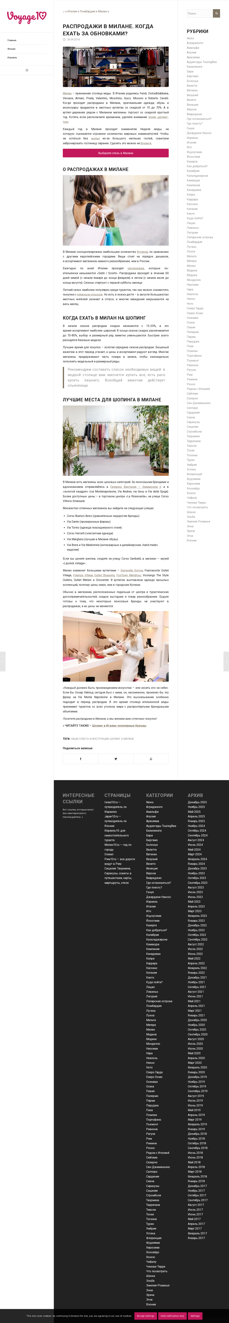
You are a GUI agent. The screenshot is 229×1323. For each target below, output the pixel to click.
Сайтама (192, 393)
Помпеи (192, 351)
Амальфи (193, 48)
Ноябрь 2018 (196, 1138)
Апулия (191, 52)
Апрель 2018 (196, 1167)
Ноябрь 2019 (196, 1081)
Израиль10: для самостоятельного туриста (116, 835)
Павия (191, 327)
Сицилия (192, 426)
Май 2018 (194, 1162)
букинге (146, 143)
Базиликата (194, 66)
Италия (72, 11)
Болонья (192, 81)
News (190, 38)
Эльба (191, 517)
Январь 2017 (196, 1238)
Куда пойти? (195, 218)
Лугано (191, 246)
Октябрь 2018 (197, 1143)
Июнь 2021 (195, 996)
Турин (190, 460)
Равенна (192, 365)
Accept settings (145, 1316)
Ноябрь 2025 (196, 807)
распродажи (136, 268)
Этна (190, 536)
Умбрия (192, 464)
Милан (102, 11)
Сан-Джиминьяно (199, 403)
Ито (189, 147)
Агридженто (195, 43)
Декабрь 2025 (197, 802)
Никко (191, 299)
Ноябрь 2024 (196, 826)
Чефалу (192, 497)
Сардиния (193, 412)
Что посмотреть (197, 507)
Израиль (192, 138)
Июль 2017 (195, 1209)
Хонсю (191, 493)
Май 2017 (194, 1219)
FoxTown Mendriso (128, 575)
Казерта (192, 161)
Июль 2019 (195, 1100)
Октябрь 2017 (197, 1195)
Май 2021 (194, 1001)
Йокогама (193, 156)
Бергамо (192, 76)
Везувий (192, 95)
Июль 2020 (195, 1043)
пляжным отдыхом (90, 294)
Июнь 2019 (195, 1105)
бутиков (142, 252)
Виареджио (194, 114)
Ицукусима (194, 152)
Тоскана (192, 455)
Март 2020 (195, 1062)
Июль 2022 (195, 949)
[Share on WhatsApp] (151, 759)
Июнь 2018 (195, 1157)
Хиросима (193, 483)
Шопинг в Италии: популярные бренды (119, 725)
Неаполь (192, 294)
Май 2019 (194, 1110)
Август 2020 (196, 1039)
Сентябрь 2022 (198, 939)
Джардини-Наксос (199, 133)
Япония (191, 540)
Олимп (108, 854)
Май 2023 (194, 901)
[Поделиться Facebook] (80, 759)
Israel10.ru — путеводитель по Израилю (115, 807)
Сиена (191, 417)
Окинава (192, 318)
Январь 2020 (196, 1072)
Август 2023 (196, 887)
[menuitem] (27, 40)
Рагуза (191, 370)
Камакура (193, 180)
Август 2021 (196, 991)
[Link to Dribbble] (27, 70)
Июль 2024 (195, 844)
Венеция (192, 104)
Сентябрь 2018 (198, 1148)
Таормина (193, 436)
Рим (190, 374)
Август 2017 (196, 1205)
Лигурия (192, 232)
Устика (191, 469)
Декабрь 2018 (197, 1134)
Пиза (190, 346)
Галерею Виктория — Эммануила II (135, 487)
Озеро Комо (195, 313)
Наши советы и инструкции (90, 738)
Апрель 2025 (196, 816)
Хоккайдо (193, 488)
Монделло (194, 280)
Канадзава (194, 190)
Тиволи (191, 445)
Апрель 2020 (196, 1058)
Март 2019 (195, 1119)
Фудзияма (193, 479)
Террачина (194, 441)
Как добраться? (197, 166)
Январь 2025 (196, 821)
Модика (192, 275)
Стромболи (194, 431)
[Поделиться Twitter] (115, 759)
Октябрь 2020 (197, 1029)
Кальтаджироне (197, 175)
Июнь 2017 (195, 1214)
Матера (191, 261)
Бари (190, 71)
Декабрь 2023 (197, 868)
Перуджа (193, 341)
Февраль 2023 (197, 916)
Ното (190, 303)
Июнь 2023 (195, 897)
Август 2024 (196, 840)
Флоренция (194, 474)
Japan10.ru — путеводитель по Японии (115, 821)
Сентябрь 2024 (198, 835)
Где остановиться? (199, 119)
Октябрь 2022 (197, 935)
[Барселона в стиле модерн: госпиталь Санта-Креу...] (226, 661)
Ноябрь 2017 (196, 1190)
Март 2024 (195, 854)
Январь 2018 (196, 1181)
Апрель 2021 (196, 1006)
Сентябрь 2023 (198, 883)
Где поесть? (195, 123)
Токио (191, 450)
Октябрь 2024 (197, 830)
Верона (191, 109)
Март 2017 (195, 1228)
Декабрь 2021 (197, 977)
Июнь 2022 (195, 954)
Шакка (191, 512)
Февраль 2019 (197, 1124)
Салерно (192, 398)
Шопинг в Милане (122, 738)
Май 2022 (194, 958)
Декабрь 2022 (197, 925)
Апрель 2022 (196, 963)
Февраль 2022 (197, 968)
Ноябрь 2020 (196, 1025)
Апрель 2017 (196, 1224)
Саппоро (192, 408)
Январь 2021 (196, 1015)
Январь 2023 (196, 920)
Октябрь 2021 (197, 987)
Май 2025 (194, 811)
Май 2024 (194, 849)
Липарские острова (200, 237)
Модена (192, 270)
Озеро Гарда (195, 308)
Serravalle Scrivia (132, 570)
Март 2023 (195, 911)
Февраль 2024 (197, 859)
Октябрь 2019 (197, 1086)
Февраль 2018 (197, 1176)
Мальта (191, 256)
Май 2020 (194, 1053)
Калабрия (193, 171)
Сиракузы (193, 422)
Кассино (192, 204)
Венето (191, 100)
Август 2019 (196, 1096)
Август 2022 (196, 944)
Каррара (192, 199)
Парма (191, 337)
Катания (192, 209)
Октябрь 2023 (197, 878)
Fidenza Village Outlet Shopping (94, 575)
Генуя (190, 128)
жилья (95, 138)
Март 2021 (195, 1010)
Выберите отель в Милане (115, 153)
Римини (192, 379)
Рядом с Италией (198, 389)
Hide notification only (172, 1316)
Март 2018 (195, 1171)
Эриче (191, 531)
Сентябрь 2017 (198, 1200)
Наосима (192, 284)
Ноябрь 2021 (196, 982)
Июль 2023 (195, 892)
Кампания (193, 185)
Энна (190, 526)
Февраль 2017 (197, 1233)
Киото (191, 213)
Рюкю (191, 384)
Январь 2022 (196, 972)
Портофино (194, 355)
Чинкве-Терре (196, 502)
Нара (190, 289)
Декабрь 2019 (197, 1077)
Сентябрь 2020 (198, 1034)
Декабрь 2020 (197, 1020)
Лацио (191, 223)
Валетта (192, 85)
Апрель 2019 (196, 1115)
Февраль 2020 (197, 1067)
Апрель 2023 (196, 906)
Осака (191, 322)
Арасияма (193, 57)
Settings (195, 1316)
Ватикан (192, 90)
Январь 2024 (196, 863)
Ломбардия (87, 11)
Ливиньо (193, 227)
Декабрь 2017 (197, 1186)
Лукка (191, 251)
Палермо (193, 332)
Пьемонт (193, 360)
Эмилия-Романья (198, 521)
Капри (191, 194)
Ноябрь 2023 (196, 873)
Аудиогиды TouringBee (202, 62)
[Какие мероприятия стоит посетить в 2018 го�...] (3, 661)
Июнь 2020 (195, 1048)
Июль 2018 (195, 1153)
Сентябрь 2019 (198, 1091)
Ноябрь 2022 (196, 930)
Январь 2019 (196, 1129)
